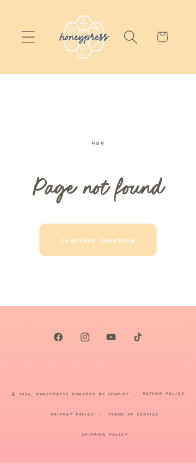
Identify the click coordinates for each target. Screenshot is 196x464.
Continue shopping (98, 239)
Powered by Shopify (100, 393)
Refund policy (164, 393)
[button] (28, 36)
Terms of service (133, 413)
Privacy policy (72, 413)
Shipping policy (105, 434)
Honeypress (54, 393)
